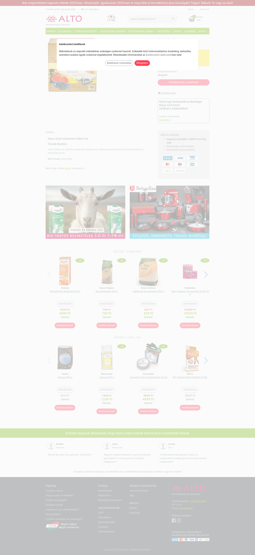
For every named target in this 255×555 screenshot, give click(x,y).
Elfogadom (142, 63)
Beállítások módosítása (119, 63)
